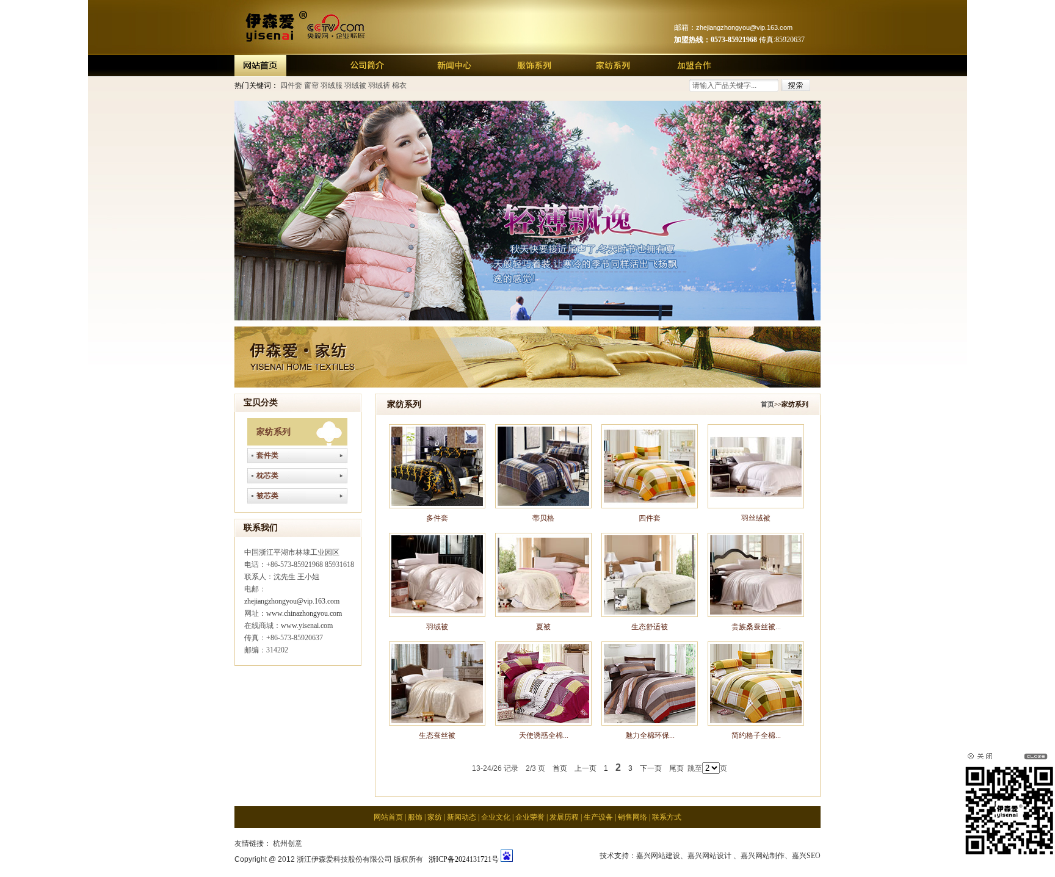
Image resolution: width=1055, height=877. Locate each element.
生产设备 (598, 817)
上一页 (585, 768)
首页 (767, 404)
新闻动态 (461, 817)
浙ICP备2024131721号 (462, 859)
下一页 (651, 768)
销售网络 (632, 817)
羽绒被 (355, 85)
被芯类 (267, 495)
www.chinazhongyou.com (304, 613)
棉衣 (399, 85)
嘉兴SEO (806, 855)
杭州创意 (287, 843)
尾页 (676, 768)
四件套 (291, 85)
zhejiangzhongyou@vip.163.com (291, 601)
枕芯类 (267, 475)
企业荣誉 (530, 817)
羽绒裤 (379, 85)
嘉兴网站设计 (709, 855)
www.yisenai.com (307, 625)
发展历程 (564, 817)
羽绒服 (332, 85)
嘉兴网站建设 (658, 855)
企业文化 (495, 817)
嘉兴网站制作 (763, 855)
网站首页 (388, 817)
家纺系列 (273, 431)
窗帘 (311, 85)
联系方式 (666, 817)
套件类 (267, 455)
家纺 (434, 817)
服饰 (415, 817)
